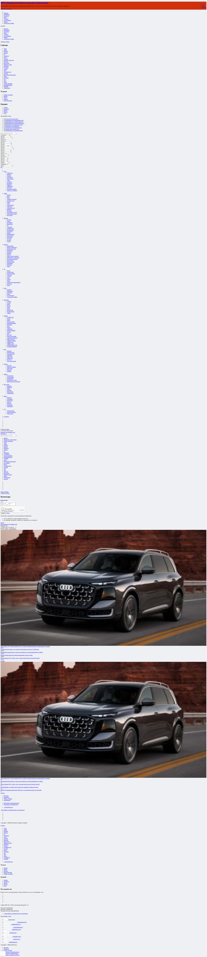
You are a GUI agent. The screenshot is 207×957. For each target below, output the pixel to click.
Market (6, 96)
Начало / (203, 4)
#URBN (6, 86)
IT (4, 451)
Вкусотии (6, 63)
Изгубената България (10, 75)
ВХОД (2, 523)
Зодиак (6, 73)
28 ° (2, 167)
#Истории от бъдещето (10, 439)
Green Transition (8, 83)
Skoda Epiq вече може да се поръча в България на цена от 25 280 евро (20, 649)
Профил (6, 492)
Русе (5, 113)
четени (6, 529)
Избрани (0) (14, 524)
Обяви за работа (8, 95)
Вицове (6, 61)
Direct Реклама (8, 100)
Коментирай (4, 500)
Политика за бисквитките (11, 804)
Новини (204, 7)
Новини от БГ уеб (9, 60)
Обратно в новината (6, 9)
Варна (5, 110)
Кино (5, 76)
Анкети (6, 59)
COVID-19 (7, 454)
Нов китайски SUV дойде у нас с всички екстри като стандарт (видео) (20, 658)
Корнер (6, 445)
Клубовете (7, 463)
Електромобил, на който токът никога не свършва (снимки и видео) (19, 787)
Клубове (6, 78)
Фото (5, 82)
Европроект (7, 800)
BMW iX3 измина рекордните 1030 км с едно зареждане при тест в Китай (21, 790)
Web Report (7, 88)
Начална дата (4, 432)
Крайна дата (11, 432)
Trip (5, 80)
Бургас (6, 112)
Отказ (4, 433)
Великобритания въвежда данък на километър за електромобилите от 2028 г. (22, 652)
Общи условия (8, 798)
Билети (6, 99)
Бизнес (6, 447)
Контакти (6, 797)
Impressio (6, 453)
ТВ (5, 79)
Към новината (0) (5, 524)
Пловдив (6, 109)
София (6, 107)
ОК (2, 433)
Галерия (6, 67)
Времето (6, 66)
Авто (5, 57)
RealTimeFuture (8, 85)
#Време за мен (8, 64)
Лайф (5, 444)
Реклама (6, 795)
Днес (5, 442)
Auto (203, 6)
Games (5, 69)
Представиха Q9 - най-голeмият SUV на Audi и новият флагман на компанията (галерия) (25, 646)
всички (3, 661)
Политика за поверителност (11, 803)
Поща (5, 97)
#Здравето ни (7, 72)
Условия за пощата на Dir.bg (11, 955)
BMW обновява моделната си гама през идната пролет (24, 3)
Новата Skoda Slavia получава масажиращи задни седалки (17, 655)
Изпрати (3, 513)
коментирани (12, 529)
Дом (5, 70)
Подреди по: (4, 526)
